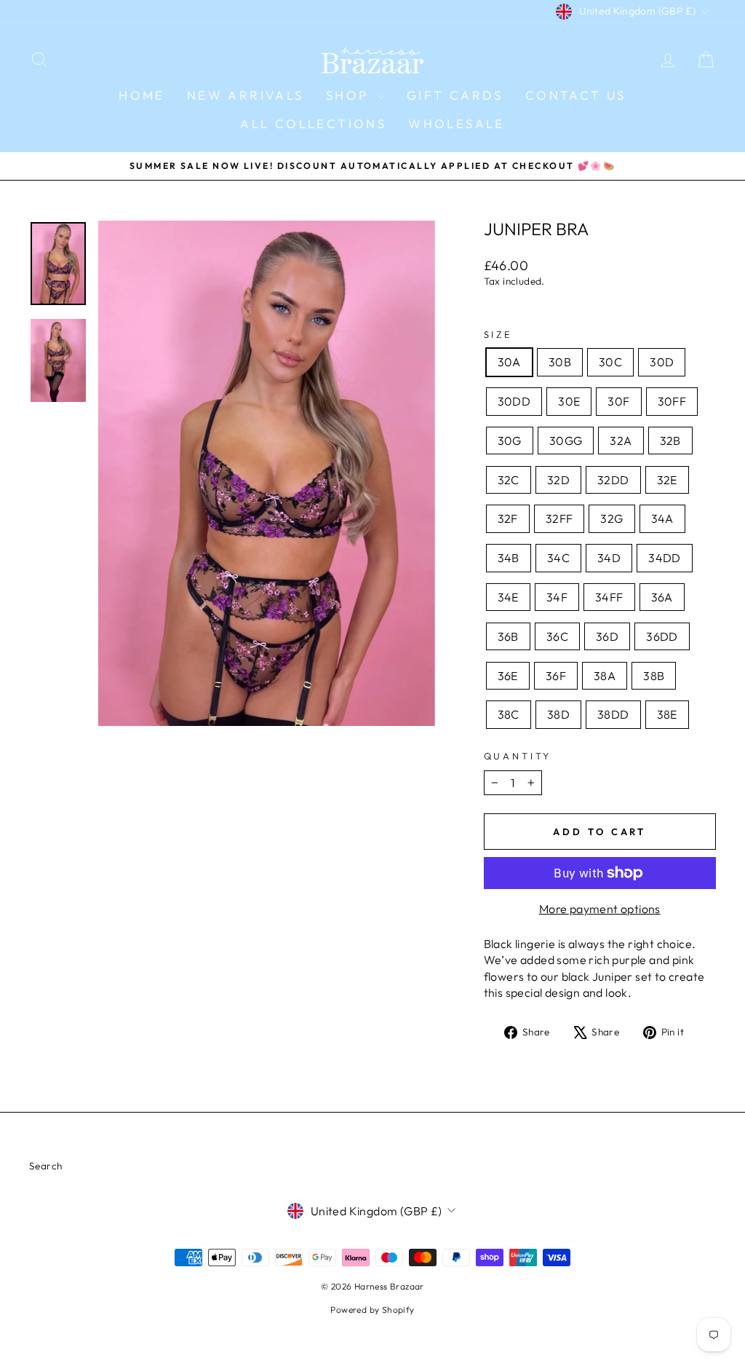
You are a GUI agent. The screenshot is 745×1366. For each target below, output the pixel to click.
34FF (609, 597)
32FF (559, 518)
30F (618, 401)
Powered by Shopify (372, 1309)
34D (609, 557)
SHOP (350, 95)
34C (558, 557)
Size (498, 334)
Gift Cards (455, 95)
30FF (672, 401)
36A (662, 597)
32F (508, 518)
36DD (662, 636)
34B (508, 557)
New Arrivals (245, 95)
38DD (613, 714)
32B (670, 440)
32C (508, 480)
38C (508, 714)
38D (558, 714)
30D (662, 362)
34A (662, 518)
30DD (514, 401)
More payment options (600, 908)
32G (611, 518)
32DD (613, 480)
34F (556, 597)
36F (556, 675)
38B (653, 675)
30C (610, 362)
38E (667, 714)
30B (560, 362)
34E (508, 597)
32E (667, 480)
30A (509, 362)
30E (569, 401)
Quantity (518, 756)
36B (508, 636)
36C (557, 636)
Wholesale (456, 123)
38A (604, 675)
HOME (142, 95)
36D (607, 636)
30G (510, 440)
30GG (566, 440)
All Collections (313, 123)
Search (45, 1165)
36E (508, 675)
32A (621, 440)
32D (558, 480)
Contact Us (575, 95)
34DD (664, 557)
